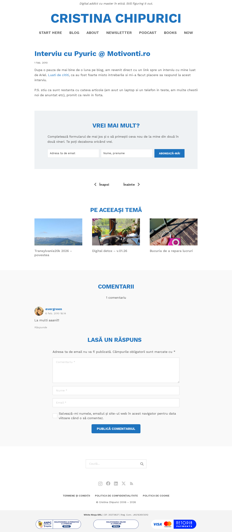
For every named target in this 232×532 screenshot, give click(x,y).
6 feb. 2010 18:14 (55, 313)
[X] (123, 483)
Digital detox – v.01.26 (109, 251)
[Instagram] (100, 483)
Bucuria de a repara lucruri (171, 251)
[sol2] (116, 524)
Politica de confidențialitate (116, 495)
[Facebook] (108, 483)
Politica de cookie (156, 495)
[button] (102, 32)
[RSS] (131, 483)
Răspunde (40, 327)
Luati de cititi (58, 75)
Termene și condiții (76, 495)
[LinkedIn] (116, 483)
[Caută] (142, 464)
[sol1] (58, 524)
